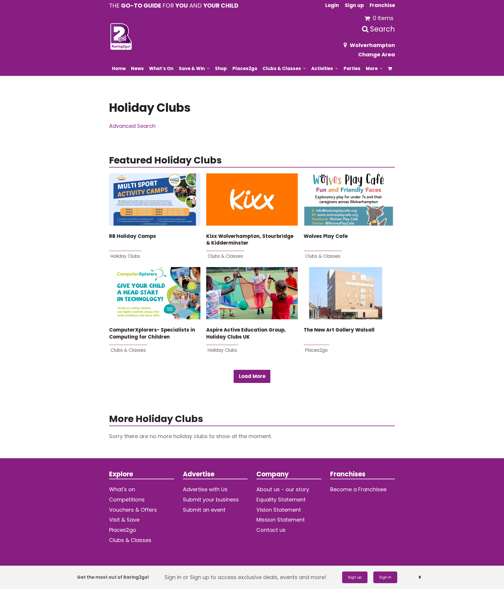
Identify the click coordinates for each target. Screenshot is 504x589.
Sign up (355, 577)
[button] (390, 68)
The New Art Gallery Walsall (339, 330)
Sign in (385, 577)
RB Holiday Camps (132, 236)
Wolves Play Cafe (326, 236)
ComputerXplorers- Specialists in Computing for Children (152, 333)
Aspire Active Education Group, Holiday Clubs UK (246, 333)
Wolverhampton (372, 45)
